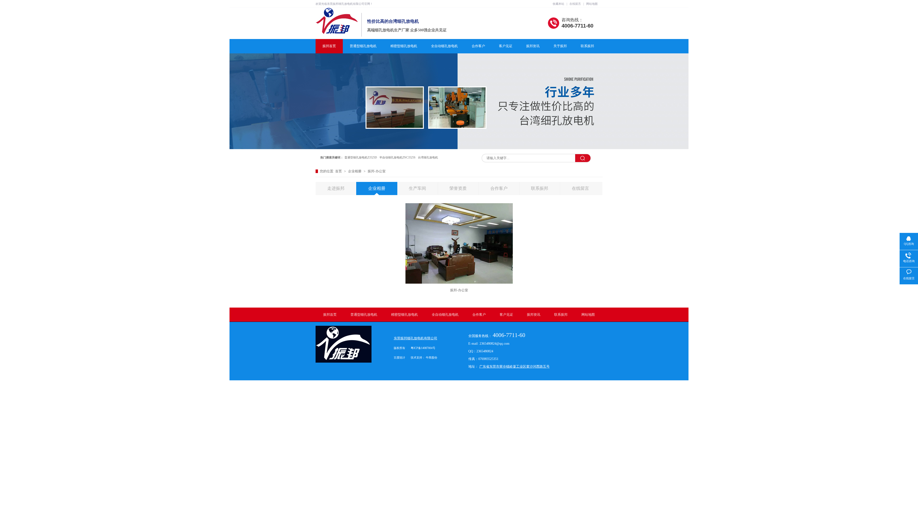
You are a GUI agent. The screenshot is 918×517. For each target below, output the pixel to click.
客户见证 (505, 46)
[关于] (459, 148)
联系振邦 (587, 46)
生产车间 (417, 188)
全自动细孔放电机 (444, 46)
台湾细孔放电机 (428, 157)
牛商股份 (431, 357)
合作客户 (478, 46)
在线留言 (575, 4)
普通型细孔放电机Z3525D (360, 157)
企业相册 (355, 171)
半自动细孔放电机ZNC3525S (397, 157)
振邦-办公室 (377, 171)
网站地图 (592, 4)
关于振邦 (560, 46)
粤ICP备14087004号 (423, 348)
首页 (339, 171)
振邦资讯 (533, 46)
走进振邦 (335, 188)
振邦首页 (329, 46)
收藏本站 (558, 4)
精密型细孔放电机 (403, 46)
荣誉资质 (458, 188)
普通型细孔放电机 (363, 46)
